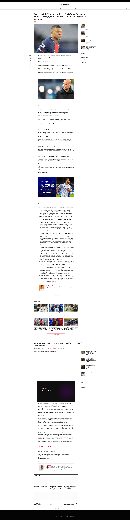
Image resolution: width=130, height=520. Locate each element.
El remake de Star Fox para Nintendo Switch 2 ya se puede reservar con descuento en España (55, 502)
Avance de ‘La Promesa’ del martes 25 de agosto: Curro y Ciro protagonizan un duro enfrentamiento (90, 41)
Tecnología (71, 8)
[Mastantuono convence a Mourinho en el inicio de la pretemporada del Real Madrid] (71, 307)
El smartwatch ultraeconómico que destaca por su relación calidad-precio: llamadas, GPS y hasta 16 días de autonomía (55, 488)
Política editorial (83, 60)
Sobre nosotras (83, 62)
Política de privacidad (84, 59)
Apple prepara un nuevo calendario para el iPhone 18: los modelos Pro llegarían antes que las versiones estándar (71, 502)
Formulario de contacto (85, 57)
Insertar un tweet (59, 457)
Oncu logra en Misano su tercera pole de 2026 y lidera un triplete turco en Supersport (71, 328)
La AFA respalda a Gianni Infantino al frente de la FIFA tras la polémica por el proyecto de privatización (56, 314)
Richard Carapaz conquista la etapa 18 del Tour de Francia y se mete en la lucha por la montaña (40, 328)
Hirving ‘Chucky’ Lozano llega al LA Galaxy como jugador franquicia (40, 314)
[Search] (126, 8)
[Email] (30, 68)
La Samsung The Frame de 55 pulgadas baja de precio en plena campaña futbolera (71, 487)
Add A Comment (56, 334)
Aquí (55, 451)
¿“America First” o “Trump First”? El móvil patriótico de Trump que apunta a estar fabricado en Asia (40, 502)
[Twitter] (30, 61)
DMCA (82, 55)
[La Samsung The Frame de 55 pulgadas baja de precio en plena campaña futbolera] (71, 481)
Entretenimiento (82, 8)
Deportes (76, 8)
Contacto (88, 8)
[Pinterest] (30, 65)
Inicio (41, 8)
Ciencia (65, 8)
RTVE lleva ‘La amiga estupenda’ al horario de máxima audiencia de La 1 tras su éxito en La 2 (91, 34)
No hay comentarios (56, 348)
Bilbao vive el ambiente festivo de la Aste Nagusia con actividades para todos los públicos (91, 27)
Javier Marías (39, 348)
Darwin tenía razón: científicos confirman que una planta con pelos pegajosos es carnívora (40, 487)
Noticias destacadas (47, 8)
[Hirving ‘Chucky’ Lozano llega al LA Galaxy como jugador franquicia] (41, 307)
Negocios (61, 8)
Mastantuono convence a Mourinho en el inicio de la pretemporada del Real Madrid (70, 314)
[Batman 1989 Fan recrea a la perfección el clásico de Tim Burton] (56, 365)
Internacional (55, 8)
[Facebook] (30, 58)
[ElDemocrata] (65, 4)
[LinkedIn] (30, 63)
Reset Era (42, 461)
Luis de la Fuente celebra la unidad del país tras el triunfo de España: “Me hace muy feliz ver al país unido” (56, 329)
